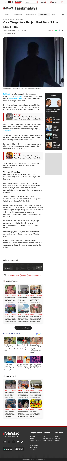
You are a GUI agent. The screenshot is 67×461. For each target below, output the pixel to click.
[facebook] (59, 30)
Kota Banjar (19, 96)
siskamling (7, 131)
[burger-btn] (62, 2)
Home (7, 14)
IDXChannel (57, 440)
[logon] (5, 2)
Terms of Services (34, 445)
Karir (44, 436)
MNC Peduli (46, 443)
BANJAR (6, 94)
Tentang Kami (33, 436)
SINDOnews (58, 438)
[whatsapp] (56, 30)
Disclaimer (32, 443)
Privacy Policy (33, 447)
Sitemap (32, 452)
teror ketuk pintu (15, 98)
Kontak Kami (33, 449)
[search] (37, 2)
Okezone (57, 436)
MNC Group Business (48, 438)
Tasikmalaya (18, 14)
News (53, 14)
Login (43, 2)
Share (49, 30)
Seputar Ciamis (31, 14)
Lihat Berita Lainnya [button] (22, 328)
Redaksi (32, 438)
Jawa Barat (43, 14)
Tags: (5, 275)
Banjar (31, 275)
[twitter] (62, 30)
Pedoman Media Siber (35, 440)
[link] (52, 30)
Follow (38, 267)
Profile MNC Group (47, 440)
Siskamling (24, 275)
